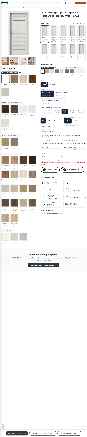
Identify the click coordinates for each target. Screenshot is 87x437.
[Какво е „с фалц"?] (46, 83)
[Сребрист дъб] (14, 142)
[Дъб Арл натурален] (23, 188)
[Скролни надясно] (84, 71)
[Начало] (2, 7)
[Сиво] (5, 92)
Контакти (71, 2)
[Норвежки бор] (5, 123)
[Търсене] (62, 3)
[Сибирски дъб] (32, 174)
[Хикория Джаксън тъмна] (14, 203)
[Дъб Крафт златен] (14, 160)
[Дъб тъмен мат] (32, 203)
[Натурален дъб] (5, 160)
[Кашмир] (14, 237)
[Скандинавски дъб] (23, 174)
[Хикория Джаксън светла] (23, 203)
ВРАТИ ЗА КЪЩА (48, 2)
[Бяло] (5, 79)
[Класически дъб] (14, 174)
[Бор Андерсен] (32, 109)
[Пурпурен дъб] (14, 109)
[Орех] (32, 79)
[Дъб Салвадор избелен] (5, 188)
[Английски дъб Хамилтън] (5, 142)
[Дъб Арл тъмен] (5, 203)
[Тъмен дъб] (5, 109)
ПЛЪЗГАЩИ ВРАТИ (28, 2)
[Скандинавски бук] (14, 218)
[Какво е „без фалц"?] (56, 83)
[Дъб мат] (5, 218)
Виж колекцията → (79, 23)
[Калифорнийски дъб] (5, 174)
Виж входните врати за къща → (43, 265)
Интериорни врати (10, 7)
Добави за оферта (18, 433)
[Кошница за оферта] (65, 2)
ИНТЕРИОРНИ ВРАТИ (15, 2)
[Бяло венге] (23, 109)
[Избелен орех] (23, 79)
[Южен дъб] (23, 160)
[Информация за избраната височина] (78, 125)
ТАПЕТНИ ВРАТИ (58, 2)
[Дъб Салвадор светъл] (14, 188)
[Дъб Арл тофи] (32, 188)
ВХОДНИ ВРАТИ (38, 2)
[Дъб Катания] (14, 79)
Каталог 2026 (80, 2)
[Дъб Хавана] (32, 160)
